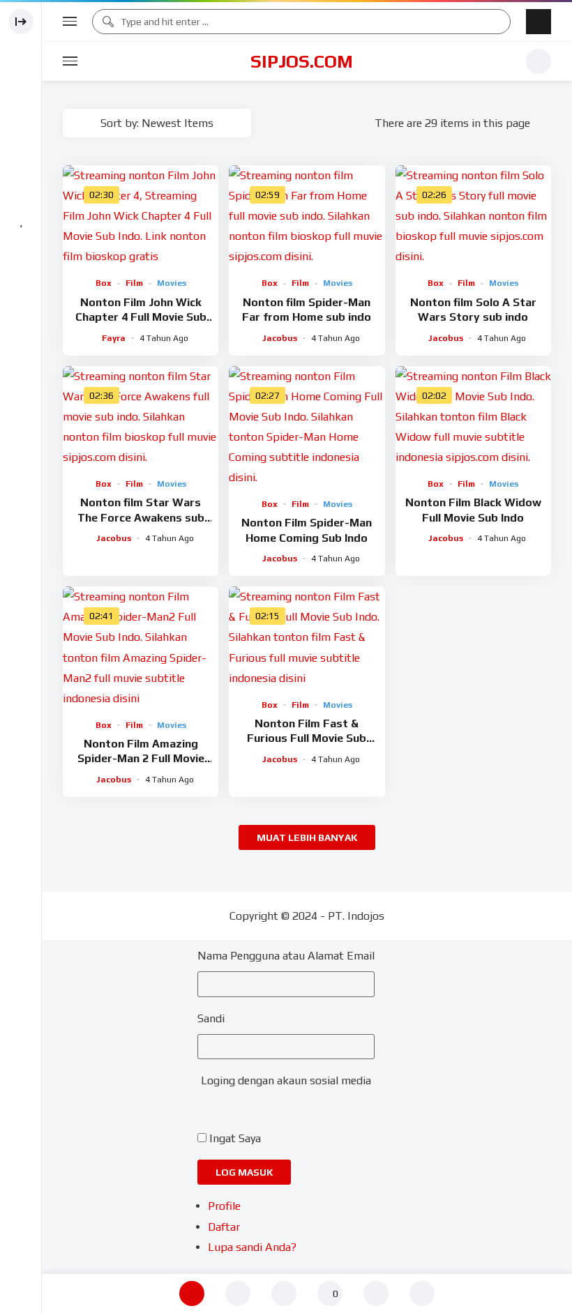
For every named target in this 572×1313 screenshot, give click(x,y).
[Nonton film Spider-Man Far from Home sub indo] (306, 215)
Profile (224, 1206)
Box (104, 283)
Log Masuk (244, 1172)
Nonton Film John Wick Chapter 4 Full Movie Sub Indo (140, 317)
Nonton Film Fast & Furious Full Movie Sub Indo (306, 738)
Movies (171, 283)
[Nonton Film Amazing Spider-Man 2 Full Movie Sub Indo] (140, 647)
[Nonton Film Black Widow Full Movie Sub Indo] (473, 416)
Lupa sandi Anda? (252, 1247)
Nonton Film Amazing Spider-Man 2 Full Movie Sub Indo (140, 758)
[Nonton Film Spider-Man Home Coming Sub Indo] (306, 426)
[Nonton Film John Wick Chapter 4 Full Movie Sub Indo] (140, 215)
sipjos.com (301, 61)
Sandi (211, 1018)
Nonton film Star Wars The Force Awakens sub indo (140, 517)
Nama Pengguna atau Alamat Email (286, 955)
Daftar (224, 1227)
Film (134, 283)
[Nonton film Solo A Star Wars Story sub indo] (473, 215)
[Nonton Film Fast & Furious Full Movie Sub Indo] (306, 637)
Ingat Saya (235, 1138)
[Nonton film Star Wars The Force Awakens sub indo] (140, 416)
